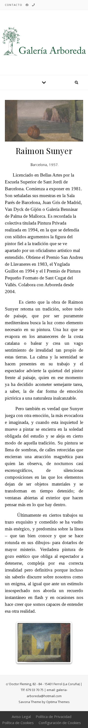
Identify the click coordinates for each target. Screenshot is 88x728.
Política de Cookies (18, 722)
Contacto (13, 5)
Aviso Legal (21, 716)
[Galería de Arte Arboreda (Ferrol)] (44, 41)
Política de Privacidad (53, 716)
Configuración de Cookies (60, 722)
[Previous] (25, 642)
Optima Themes (58, 702)
